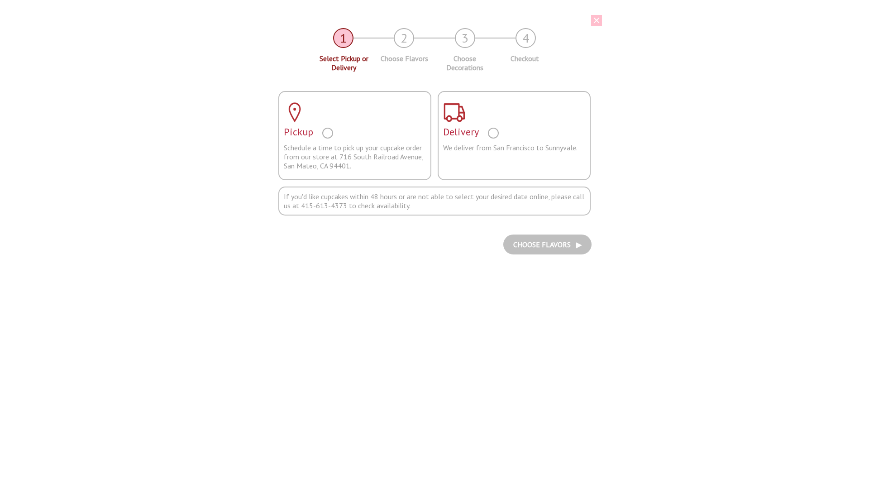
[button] (427, 20)
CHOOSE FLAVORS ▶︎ (547, 244)
